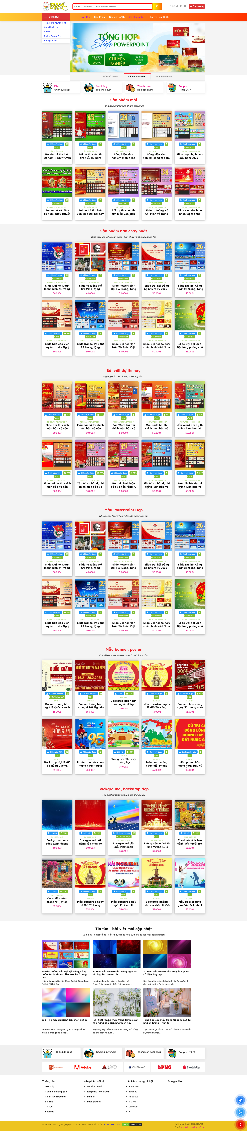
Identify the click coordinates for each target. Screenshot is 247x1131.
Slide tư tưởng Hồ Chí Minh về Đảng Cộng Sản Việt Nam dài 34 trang (157, 215)
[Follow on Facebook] (170, 6)
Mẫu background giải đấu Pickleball (190, 903)
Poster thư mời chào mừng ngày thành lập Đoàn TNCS (90, 766)
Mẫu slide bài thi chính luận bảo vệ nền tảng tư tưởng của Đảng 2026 (157, 430)
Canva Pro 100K (159, 17)
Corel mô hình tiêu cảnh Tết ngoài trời (190, 842)
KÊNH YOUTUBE (112, 1124)
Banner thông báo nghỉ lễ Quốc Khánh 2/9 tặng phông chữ (57, 707)
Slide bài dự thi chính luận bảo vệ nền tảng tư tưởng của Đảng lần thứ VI (57, 488)
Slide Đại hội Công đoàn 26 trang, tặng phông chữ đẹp (190, 289)
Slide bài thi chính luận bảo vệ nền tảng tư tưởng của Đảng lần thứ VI (57, 430)
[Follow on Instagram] (174, 6)
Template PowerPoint (55, 23)
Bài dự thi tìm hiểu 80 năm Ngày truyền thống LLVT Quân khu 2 (57, 159)
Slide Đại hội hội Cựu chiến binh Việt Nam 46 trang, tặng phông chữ (156, 349)
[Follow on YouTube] (185, 6)
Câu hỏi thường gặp (56, 1091)
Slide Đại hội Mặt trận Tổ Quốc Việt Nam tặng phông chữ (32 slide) (123, 349)
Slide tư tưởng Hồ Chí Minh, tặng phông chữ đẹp (90, 289)
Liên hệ (49, 1101)
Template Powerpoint (98, 1091)
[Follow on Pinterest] (181, 6)
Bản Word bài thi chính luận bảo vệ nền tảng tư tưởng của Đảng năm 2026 (123, 430)
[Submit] (157, 6)
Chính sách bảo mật (55, 1096)
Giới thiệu (50, 1086)
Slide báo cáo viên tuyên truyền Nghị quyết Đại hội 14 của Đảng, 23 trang (57, 349)
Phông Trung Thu (52, 36)
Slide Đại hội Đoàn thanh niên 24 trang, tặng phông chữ (57, 289)
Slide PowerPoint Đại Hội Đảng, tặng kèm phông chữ (123, 289)
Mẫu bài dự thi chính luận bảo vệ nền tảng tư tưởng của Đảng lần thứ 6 (90, 430)
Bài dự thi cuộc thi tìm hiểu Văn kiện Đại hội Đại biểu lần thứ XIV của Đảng (123, 215)
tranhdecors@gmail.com (193, 1127)
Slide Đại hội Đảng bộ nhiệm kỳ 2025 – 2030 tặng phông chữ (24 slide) (156, 290)
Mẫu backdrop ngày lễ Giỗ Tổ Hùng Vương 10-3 (156, 707)
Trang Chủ (84, 17)
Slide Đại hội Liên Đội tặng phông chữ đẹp (190, 347)
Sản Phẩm (99, 17)
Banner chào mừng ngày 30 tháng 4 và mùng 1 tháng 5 (190, 707)
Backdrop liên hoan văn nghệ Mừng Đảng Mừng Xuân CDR (123, 705)
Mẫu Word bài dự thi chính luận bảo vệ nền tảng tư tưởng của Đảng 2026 (189, 430)
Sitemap (49, 1111)
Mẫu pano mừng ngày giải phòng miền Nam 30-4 (156, 766)
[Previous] (76, 48)
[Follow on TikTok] (177, 6)
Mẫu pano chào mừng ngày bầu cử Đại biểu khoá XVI (190, 766)
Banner (47, 31)
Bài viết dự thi (51, 27)
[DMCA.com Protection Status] (132, 1124)
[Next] (198, 48)
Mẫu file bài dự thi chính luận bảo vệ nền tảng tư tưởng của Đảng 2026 (190, 488)
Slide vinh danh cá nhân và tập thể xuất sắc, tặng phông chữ (190, 215)
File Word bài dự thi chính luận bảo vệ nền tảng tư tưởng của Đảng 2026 (157, 488)
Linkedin (133, 1106)
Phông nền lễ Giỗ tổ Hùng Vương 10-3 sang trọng (157, 847)
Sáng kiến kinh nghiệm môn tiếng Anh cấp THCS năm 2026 (123, 159)
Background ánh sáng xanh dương (57, 842)
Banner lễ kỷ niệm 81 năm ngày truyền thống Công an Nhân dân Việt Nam (57, 215)
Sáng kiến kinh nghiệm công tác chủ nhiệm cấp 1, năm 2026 (156, 159)
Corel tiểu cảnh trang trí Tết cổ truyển (57, 902)
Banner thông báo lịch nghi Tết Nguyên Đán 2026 (90, 707)
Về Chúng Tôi (136, 17)
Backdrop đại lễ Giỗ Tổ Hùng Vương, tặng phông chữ (57, 766)
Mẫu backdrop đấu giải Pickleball (123, 903)
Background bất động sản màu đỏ (90, 842)
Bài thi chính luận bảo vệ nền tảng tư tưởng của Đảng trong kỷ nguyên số (123, 488)
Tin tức (48, 1106)
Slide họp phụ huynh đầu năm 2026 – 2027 (190, 158)
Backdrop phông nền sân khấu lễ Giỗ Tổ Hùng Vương (157, 905)
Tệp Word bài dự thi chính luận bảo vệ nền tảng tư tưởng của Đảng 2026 (90, 488)
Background (50, 40)
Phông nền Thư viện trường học (124, 760)
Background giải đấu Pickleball (123, 845)
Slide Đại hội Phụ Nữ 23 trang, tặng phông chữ (90, 347)
